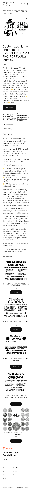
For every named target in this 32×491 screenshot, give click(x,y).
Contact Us (17, 252)
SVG (21, 120)
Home (4, 10)
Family (9, 118)
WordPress (26, 487)
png (18, 120)
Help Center (22, 153)
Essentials (17, 10)
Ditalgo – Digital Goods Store (8, 4)
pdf (26, 119)
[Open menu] (22, 4)
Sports (13, 118)
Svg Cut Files (10, 10)
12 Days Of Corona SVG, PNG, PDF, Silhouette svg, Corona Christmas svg (16, 396)
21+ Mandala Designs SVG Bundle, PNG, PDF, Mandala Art (16, 433)
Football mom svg (22, 115)
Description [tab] (8, 125)
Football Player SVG (22, 117)
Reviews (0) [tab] (8, 129)
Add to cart (9, 108)
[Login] (24, 4)
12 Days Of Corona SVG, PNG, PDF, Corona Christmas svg (16, 284)
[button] (26, 19)
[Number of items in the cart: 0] (27, 4)
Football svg (20, 119)
